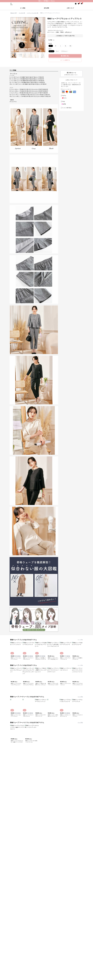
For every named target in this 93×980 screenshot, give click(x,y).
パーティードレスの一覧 (32, 12)
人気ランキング (70, 7)
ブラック (51, 51)
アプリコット (64, 51)
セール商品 (22, 7)
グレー (57, 51)
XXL (70, 45)
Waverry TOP (13, 12)
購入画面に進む (65, 55)
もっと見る (80, 639)
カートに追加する (65, 60)
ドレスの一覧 (22, 12)
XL (65, 45)
